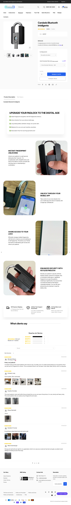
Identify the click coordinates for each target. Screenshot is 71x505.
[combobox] (29, 7)
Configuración (43, 52)
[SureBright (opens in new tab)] (64, 61)
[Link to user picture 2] (15, 381)
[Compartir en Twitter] (46, 84)
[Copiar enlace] (56, 84)
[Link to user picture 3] (23, 381)
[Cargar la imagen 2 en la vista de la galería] (13, 55)
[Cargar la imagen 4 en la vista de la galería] (22, 55)
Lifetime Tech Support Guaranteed (36, 307)
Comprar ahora (52, 78)
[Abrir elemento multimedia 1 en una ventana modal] (17, 35)
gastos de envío (42, 43)
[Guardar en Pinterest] (49, 84)
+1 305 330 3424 (43, 478)
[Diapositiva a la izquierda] (4, 55)
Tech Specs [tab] (20, 97)
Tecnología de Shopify (64, 501)
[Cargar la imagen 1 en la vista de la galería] (9, 55)
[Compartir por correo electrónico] (53, 84)
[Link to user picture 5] (38, 381)
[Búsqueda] (38, 7)
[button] (65, 7)
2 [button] (34, 463)
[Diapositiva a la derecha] (30, 55)
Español (63, 1)
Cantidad (41, 71)
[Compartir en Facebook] (42, 84)
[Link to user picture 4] (30, 381)
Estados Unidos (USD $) (52, 1)
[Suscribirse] (65, 484)
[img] (8, 357)
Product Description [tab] (9, 97)
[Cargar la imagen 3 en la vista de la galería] (18, 55)
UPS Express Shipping (16, 307)
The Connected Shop (56, 501)
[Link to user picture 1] (8, 381)
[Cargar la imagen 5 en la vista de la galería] (26, 55)
